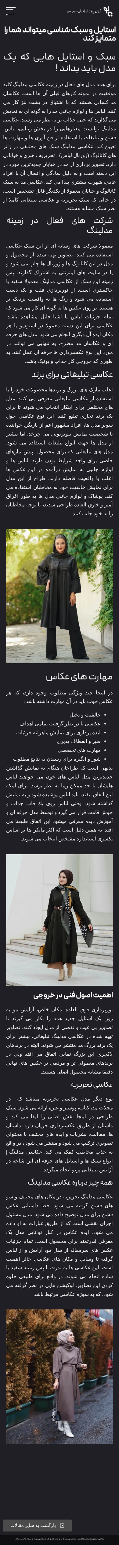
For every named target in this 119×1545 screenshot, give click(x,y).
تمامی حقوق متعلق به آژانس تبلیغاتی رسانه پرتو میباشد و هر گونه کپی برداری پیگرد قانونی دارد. (59, 1539)
